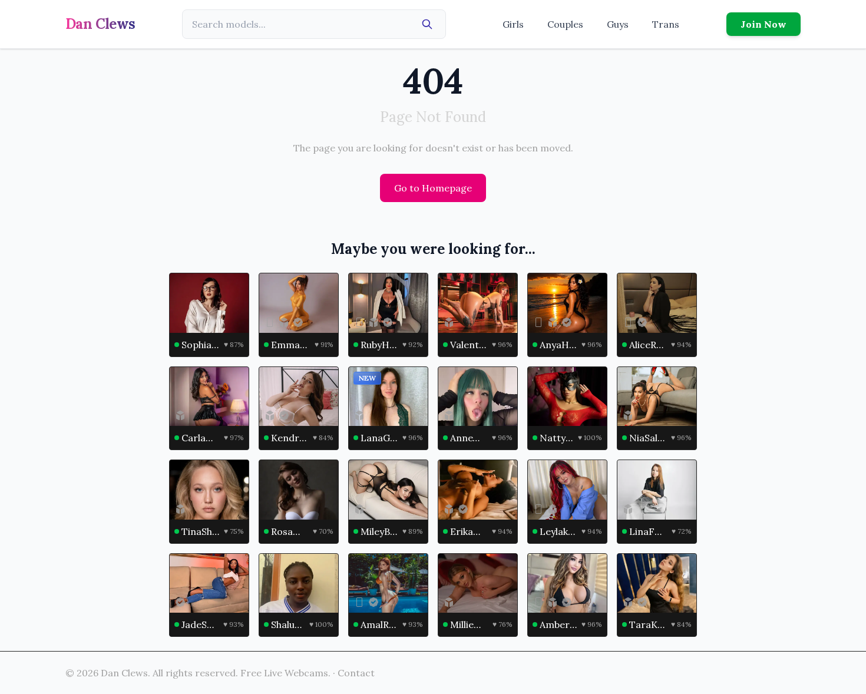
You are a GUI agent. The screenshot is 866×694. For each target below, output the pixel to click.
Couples (565, 24)
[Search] (427, 24)
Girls (513, 24)
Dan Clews (100, 24)
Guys (618, 24)
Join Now (763, 24)
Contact (356, 673)
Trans (665, 24)
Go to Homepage (433, 188)
